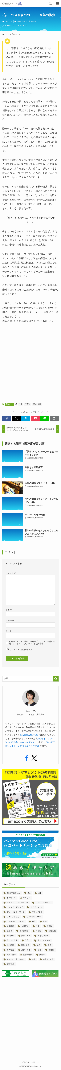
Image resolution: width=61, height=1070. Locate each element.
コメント (11, 573)
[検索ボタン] (50, 3)
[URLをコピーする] (54, 418)
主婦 (44, 921)
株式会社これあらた (29, 735)
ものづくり (11, 898)
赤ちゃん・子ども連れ (16, 959)
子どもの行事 (12, 940)
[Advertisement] (30, 363)
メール (10, 620)
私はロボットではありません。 (21, 649)
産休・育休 (25, 950)
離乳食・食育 (48, 959)
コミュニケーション (44, 902)
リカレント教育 (13, 917)
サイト (9, 631)
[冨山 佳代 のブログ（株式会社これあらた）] (11, 3)
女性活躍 (10, 936)
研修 (39, 950)
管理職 (51, 950)
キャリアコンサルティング (17, 902)
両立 (34, 921)
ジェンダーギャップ (15, 907)
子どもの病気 (43, 936)
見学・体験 (27, 955)
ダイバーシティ (36, 907)
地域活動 (52, 931)
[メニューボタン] (57, 3)
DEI (29, 893)
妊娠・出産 (25, 936)
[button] (6, 418)
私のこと (9, 21)
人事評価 (10, 926)
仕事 (19, 21)
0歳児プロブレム (13, 893)
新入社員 (10, 950)
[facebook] (27, 758)
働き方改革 (24, 931)
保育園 (49, 926)
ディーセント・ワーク (16, 912)
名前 (9, 610)
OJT (39, 893)
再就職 (38, 931)
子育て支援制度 (44, 940)
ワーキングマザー (34, 917)
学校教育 (10, 945)
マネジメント (37, 912)
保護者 (9, 931)
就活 (38, 945)
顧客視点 (10, 964)
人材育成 (24, 926)
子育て (24, 21)
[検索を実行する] (56, 679)
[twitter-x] (34, 758)
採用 (49, 945)
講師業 (42, 955)
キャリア (26, 898)
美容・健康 (11, 955)
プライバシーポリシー (30, 1062)
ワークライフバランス (16, 921)
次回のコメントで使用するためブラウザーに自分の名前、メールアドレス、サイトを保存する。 (32, 642)
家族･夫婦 (32, 21)
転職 (34, 959)
